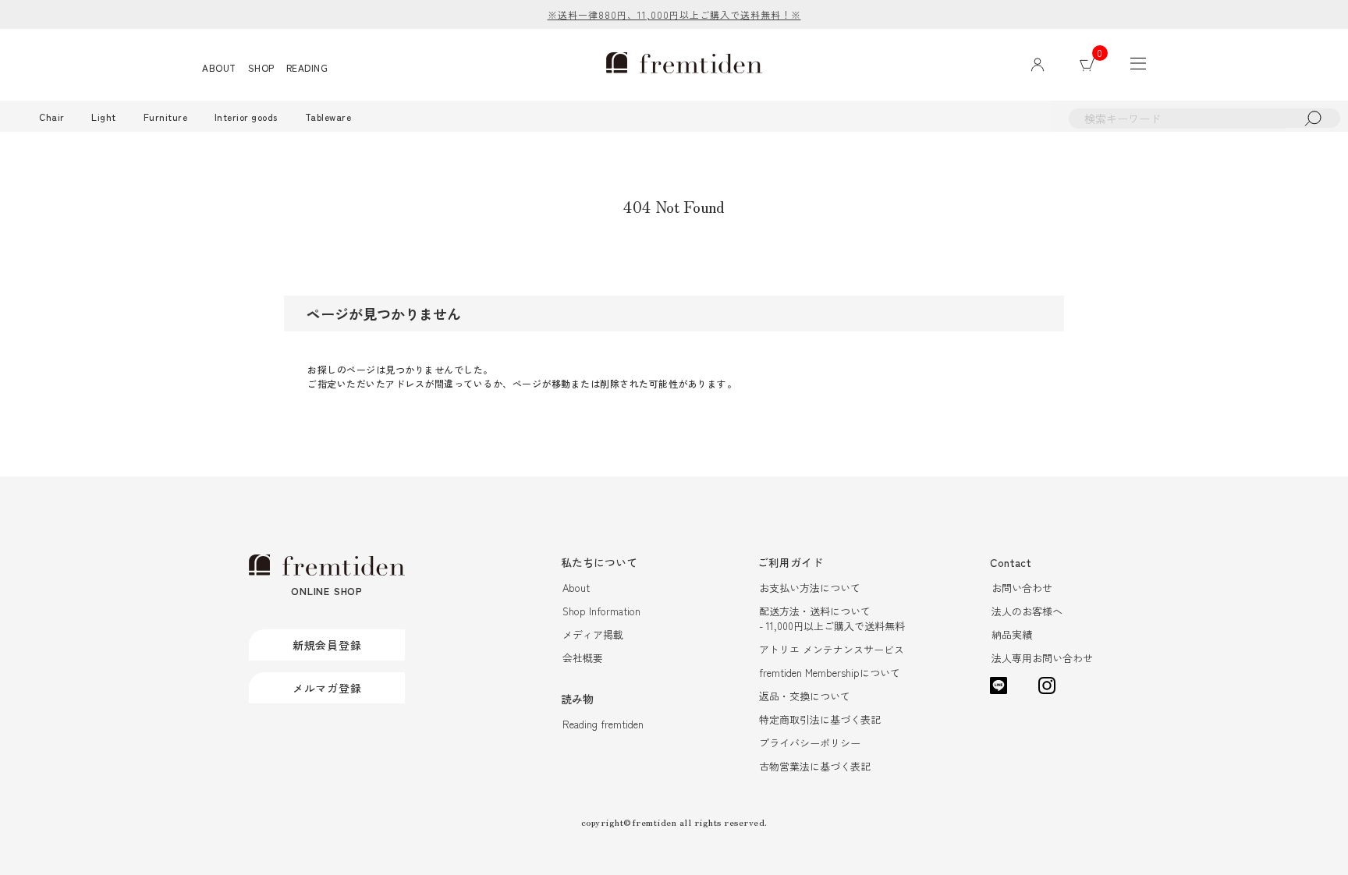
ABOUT (219, 67)
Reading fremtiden (603, 724)
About (576, 587)
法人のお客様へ (1026, 611)
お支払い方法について (809, 587)
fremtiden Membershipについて (829, 672)
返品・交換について (804, 696)
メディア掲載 (592, 634)
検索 (1313, 118)
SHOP (261, 67)
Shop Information (601, 611)
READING (307, 67)
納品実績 (1011, 634)
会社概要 (582, 657)
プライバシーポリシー (809, 742)
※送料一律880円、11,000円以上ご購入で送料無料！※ (674, 14)
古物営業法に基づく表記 (815, 766)
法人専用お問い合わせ (1042, 657)
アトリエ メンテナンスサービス (831, 649)
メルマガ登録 (327, 688)
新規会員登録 (327, 645)
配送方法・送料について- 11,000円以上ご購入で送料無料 (832, 618)
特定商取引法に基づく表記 (820, 719)
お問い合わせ (1021, 587)
